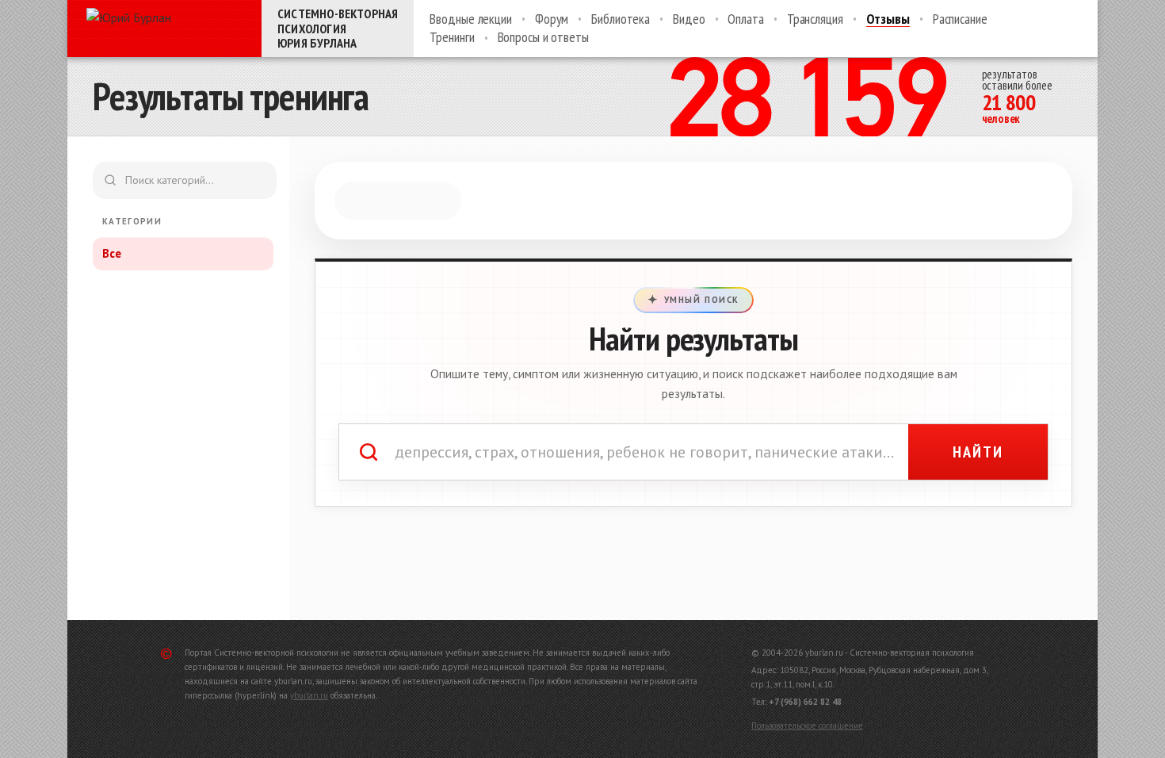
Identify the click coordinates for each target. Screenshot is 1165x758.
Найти (978, 452)
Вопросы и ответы (543, 37)
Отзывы (888, 19)
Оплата (745, 19)
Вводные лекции (471, 19)
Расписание (960, 19)
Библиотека (620, 19)
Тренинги (452, 37)
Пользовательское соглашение (807, 725)
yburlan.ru (309, 695)
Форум (551, 19)
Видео (689, 19)
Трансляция (815, 19)
